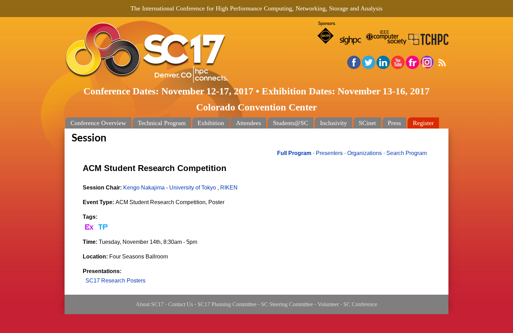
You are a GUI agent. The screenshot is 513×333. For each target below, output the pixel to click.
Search (406, 153)
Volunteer (328, 304)
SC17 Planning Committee (227, 304)
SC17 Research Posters (116, 281)
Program (294, 153)
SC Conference (360, 304)
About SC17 (150, 304)
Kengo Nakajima (144, 188)
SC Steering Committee (287, 304)
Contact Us (180, 304)
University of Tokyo (192, 188)
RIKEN (229, 188)
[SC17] (169, 52)
